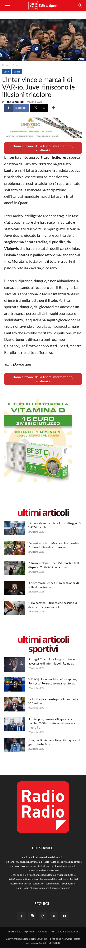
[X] (54, 916)
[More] (53, 108)
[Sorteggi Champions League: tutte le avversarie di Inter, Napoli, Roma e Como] (14, 664)
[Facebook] (21, 916)
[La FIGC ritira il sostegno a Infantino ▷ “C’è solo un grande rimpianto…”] (14, 704)
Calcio (17, 71)
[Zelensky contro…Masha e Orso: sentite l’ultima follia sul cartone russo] (14, 548)
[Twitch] (43, 916)
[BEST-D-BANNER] (38, 480)
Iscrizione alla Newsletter (65, 931)
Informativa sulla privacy (21, 931)
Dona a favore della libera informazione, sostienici (43, 148)
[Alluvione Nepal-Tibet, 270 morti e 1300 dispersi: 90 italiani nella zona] (14, 568)
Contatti (42, 931)
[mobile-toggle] (7, 5)
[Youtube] (65, 916)
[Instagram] (32, 916)
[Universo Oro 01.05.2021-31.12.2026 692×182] (43, 128)
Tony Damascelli (14, 101)
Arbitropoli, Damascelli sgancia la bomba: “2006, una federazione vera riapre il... (51, 723)
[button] (80, 5)
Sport (16, 65)
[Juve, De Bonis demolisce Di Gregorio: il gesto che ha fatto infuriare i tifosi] (14, 745)
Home (5, 65)
